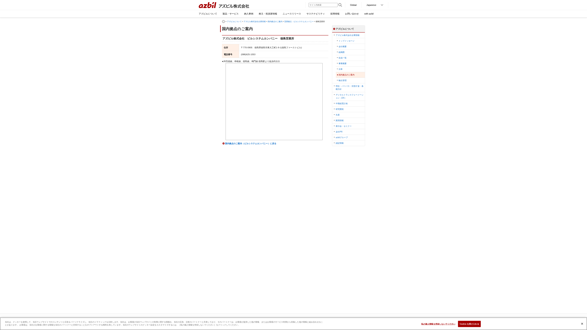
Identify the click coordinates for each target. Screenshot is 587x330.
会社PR (339, 132)
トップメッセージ (346, 41)
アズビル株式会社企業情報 (255, 21)
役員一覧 (343, 58)
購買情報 (340, 120)
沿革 (341, 69)
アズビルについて (234, 21)
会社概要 (343, 46)
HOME (223, 21)
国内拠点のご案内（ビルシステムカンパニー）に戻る (250, 143)
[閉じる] (582, 323)
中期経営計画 (342, 103)
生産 (338, 115)
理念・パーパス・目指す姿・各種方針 (350, 87)
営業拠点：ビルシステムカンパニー (299, 21)
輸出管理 (343, 80)
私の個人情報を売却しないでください (438, 324)
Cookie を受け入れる (469, 324)
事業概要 (343, 63)
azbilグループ (342, 137)
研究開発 (340, 109)
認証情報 (340, 143)
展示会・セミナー (344, 126)
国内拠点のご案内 (275, 21)
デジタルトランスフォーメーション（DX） (350, 96)
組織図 (342, 52)
